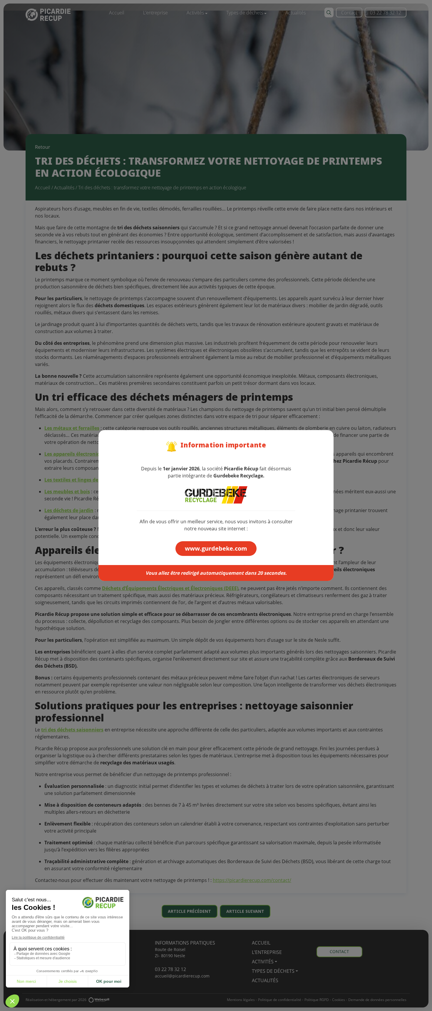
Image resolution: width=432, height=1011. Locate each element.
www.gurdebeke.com (216, 548)
